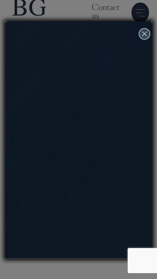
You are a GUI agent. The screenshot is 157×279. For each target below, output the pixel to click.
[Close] (144, 43)
